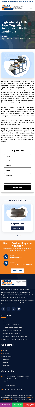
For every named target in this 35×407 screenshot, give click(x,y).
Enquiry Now (17, 270)
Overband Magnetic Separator (12, 327)
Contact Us (6, 366)
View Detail (16, 228)
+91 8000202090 (10, 385)
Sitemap (6, 360)
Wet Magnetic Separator (11, 324)
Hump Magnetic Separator (11, 333)
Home (5, 36)
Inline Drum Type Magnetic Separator (15, 339)
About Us (6, 353)
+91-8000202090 (8, 1)
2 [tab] (15, 236)
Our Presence (7, 356)
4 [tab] (20, 236)
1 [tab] (12, 236)
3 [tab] (17, 236)
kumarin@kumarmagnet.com (24, 1)
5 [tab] (23, 236)
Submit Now (17, 187)
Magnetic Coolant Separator (12, 330)
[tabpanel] (17, 218)
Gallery (5, 363)
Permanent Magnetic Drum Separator (15, 336)
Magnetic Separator (9, 321)
